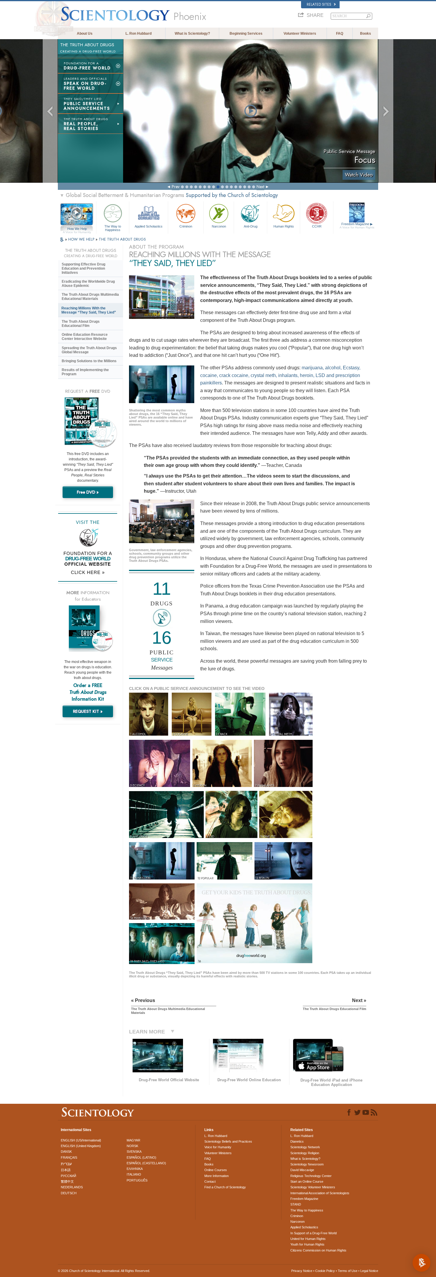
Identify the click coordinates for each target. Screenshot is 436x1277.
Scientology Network (305, 1147)
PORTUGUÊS (137, 1180)
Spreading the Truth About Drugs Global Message (89, 350)
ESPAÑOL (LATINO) (141, 1157)
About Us (85, 33)
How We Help (77, 229)
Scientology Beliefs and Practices (228, 1141)
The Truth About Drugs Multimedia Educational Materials (90, 296)
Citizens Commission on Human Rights (318, 1250)
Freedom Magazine (357, 225)
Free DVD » (88, 492)
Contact (210, 1181)
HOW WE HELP (82, 239)
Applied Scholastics (149, 226)
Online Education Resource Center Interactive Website (85, 337)
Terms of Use (347, 1271)
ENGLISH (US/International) (81, 1140)
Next (260, 187)
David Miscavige (302, 1170)
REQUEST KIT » (88, 711)
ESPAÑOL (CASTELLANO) (146, 1163)
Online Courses (215, 1170)
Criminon (185, 226)
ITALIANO (134, 1174)
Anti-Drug (250, 226)
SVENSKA (134, 1151)
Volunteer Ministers (300, 33)
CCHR (317, 226)
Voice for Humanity (217, 1147)
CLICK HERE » (88, 572)
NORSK (132, 1146)
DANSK (66, 1151)
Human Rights (283, 226)
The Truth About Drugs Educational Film (81, 323)
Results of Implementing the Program (85, 372)
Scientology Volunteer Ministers (312, 1187)
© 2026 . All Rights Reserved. (104, 1271)
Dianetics (297, 1141)
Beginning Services (246, 33)
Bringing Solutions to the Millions (89, 361)
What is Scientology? (192, 33)
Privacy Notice (301, 1271)
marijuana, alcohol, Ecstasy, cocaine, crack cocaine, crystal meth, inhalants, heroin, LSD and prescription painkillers (280, 375)
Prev (175, 187)
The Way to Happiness (112, 228)
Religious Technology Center (311, 1176)
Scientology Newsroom (307, 1164)
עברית (66, 1163)
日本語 (66, 1170)
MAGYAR (133, 1140)
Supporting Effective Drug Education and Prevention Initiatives (83, 268)
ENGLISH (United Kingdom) (81, 1146)
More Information (216, 1176)
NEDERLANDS (72, 1187)
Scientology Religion (304, 1153)
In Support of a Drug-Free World (313, 1233)
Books (365, 33)
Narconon (219, 226)
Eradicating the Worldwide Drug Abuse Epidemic (88, 283)
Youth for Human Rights (307, 1244)
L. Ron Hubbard (138, 33)
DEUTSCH (69, 1193)
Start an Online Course (306, 1181)
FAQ (339, 33)
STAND (295, 1204)
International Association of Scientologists (319, 1193)
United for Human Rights (308, 1239)
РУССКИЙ (68, 1176)
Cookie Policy (325, 1271)
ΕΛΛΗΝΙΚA (135, 1169)
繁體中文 (67, 1181)
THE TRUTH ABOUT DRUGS (122, 239)
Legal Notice (369, 1271)
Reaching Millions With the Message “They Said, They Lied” (88, 310)
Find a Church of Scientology (225, 1187)
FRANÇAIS (69, 1157)
